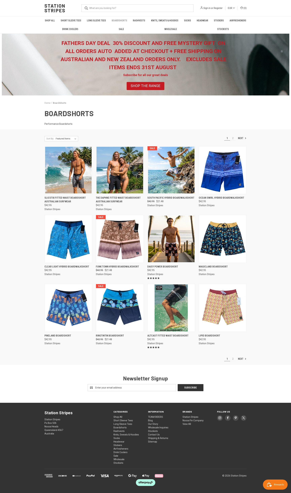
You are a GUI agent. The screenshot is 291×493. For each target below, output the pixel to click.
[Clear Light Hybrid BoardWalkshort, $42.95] (68, 239)
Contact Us (154, 434)
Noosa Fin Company (193, 420)
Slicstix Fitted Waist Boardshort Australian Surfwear (65, 199)
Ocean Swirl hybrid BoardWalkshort (221, 197)
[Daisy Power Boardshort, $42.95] (171, 239)
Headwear (202, 20)
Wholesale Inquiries (158, 427)
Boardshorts (119, 20)
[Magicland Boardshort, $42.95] (222, 239)
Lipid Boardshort (209, 335)
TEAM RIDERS (155, 417)
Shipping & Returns (158, 438)
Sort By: (50, 138)
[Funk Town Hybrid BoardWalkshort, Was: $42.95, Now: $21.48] (119, 239)
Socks (187, 20)
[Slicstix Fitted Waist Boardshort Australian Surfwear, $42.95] (68, 170)
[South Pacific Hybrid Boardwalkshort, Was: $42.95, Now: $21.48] (171, 170)
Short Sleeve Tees (71, 20)
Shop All (50, 20)
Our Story (153, 424)
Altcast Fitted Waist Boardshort (167, 335)
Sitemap (152, 441)
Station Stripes (190, 417)
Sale (121, 29)
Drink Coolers (70, 29)
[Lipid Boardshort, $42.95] (222, 308)
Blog (150, 420)
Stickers (219, 20)
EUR (230, 8)
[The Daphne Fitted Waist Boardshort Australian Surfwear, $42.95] (119, 170)
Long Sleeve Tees (96, 20)
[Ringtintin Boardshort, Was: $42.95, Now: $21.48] (119, 308)
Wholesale (170, 29)
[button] (145, 86)
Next (241, 138)
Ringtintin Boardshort (110, 335)
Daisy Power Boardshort (162, 266)
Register (218, 8)
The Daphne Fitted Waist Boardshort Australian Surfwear (118, 199)
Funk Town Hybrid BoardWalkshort (117, 266)
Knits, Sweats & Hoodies (164, 20)
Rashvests (139, 20)
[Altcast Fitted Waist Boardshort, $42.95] (171, 308)
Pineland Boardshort (57, 335)
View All (187, 424)
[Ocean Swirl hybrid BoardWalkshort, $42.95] (222, 170)
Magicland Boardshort (213, 266)
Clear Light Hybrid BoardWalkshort (66, 266)
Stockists (223, 29)
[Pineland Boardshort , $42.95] (68, 308)
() (245, 8)
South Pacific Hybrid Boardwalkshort (170, 197)
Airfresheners (238, 20)
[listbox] (66, 138)
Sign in (207, 8)
